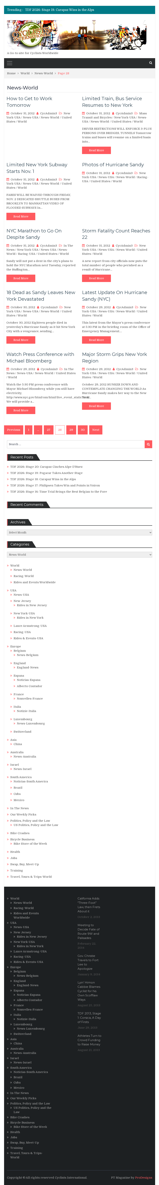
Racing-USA (26, 254)
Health (15, 852)
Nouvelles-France (30, 698)
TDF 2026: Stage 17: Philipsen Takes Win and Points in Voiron (55, 485)
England (20, 663)
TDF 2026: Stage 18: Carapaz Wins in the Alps (59, 10)
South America (21, 777)
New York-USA (124, 117)
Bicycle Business (22, 839)
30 (83, 430)
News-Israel (22, 769)
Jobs (13, 858)
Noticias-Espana (28, 680)
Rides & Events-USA (28, 638)
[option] (59, 10)
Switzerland (22, 731)
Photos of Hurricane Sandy (113, 164)
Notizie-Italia (26, 711)
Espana (19, 675)
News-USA (30, 117)
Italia (17, 707)
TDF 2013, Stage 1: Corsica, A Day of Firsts (89, 1018)
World (22, 121)
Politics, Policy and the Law (30, 820)
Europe (15, 646)
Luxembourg (23, 719)
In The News (19, 808)
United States (121, 121)
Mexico (19, 800)
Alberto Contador (29, 686)
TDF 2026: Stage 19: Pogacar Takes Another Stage (46, 473)
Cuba (17, 794)
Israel (14, 764)
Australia (16, 752)
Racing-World (24, 576)
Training (16, 870)
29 (71, 430)
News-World (50, 117)
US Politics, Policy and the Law (36, 825)
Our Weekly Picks (23, 814)
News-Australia (25, 756)
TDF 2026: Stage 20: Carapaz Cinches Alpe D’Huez (46, 467)
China (18, 744)
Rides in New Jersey (32, 605)
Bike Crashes (19, 833)
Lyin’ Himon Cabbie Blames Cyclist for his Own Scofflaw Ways (89, 991)
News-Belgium (27, 655)
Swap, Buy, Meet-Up (24, 864)
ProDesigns (143, 1177)
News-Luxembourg (31, 723)
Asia (13, 740)
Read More (96, 150)
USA (13, 590)
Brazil (18, 787)
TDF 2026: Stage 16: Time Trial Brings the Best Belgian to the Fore (58, 491)
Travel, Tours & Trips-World (31, 876)
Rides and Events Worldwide (35, 582)
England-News (27, 667)
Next (95, 430)
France (19, 694)
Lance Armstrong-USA (30, 626)
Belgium (20, 650)
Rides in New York (30, 617)
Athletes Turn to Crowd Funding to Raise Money (89, 1040)
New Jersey (22, 601)
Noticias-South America (31, 781)
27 (48, 430)
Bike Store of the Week (30, 843)
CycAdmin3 (48, 113)
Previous (13, 430)
